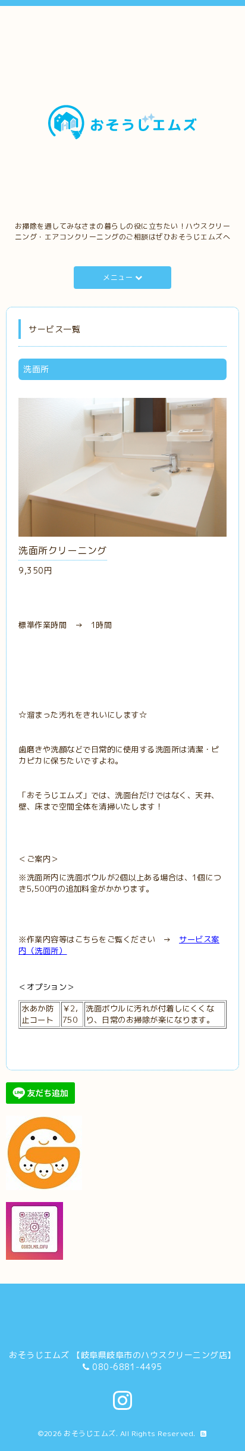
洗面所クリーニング (62, 550)
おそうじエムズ (90, 1433)
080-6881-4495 (127, 1366)
